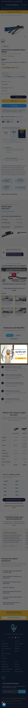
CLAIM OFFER (20, 358)
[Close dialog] (26, 345)
